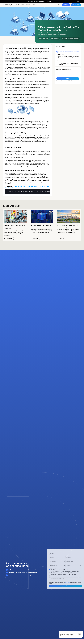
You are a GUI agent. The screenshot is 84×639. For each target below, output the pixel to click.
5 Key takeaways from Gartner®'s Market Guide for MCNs (68, 52)
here (36, 74)
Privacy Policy (65, 582)
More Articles (61, 54)
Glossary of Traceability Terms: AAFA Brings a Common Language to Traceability (68, 57)
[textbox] (27, 191)
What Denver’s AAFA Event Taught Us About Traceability (68, 64)
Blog (75, 24)
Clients (23, 4)
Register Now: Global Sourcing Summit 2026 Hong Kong (40, 1)
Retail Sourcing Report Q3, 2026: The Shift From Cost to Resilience (68, 60)
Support (78, 1)
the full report (11, 160)
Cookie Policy (71, 635)
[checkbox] (63, 573)
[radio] (63, 569)
